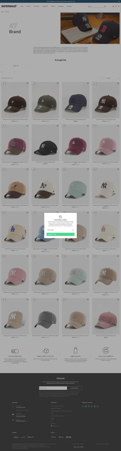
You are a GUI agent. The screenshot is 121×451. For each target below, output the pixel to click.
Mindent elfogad (51, 234)
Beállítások (51, 230)
